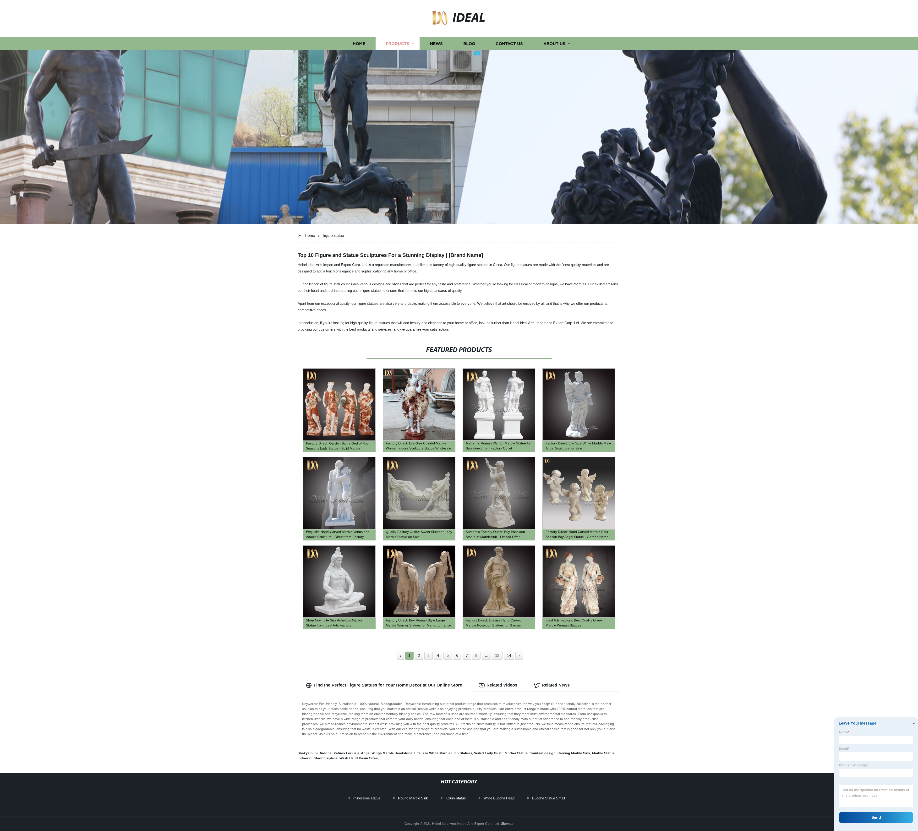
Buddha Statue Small (548, 798)
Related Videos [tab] (501, 685)
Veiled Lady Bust (488, 753)
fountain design (543, 753)
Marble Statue (603, 753)
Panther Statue (515, 753)
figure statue (333, 235)
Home (359, 43)
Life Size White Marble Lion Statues (443, 753)
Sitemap (507, 823)
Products (397, 43)
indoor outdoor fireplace (318, 758)
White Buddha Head (498, 798)
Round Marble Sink (413, 798)
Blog (469, 43)
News (436, 43)
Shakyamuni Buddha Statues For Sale (328, 753)
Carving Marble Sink (573, 753)
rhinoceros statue (366, 798)
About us (554, 43)
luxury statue (456, 798)
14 (509, 656)
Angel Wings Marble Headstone (386, 753)
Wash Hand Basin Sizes (358, 758)
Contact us (509, 43)
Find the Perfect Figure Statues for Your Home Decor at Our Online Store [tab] (388, 685)
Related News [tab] (556, 685)
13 (497, 656)
